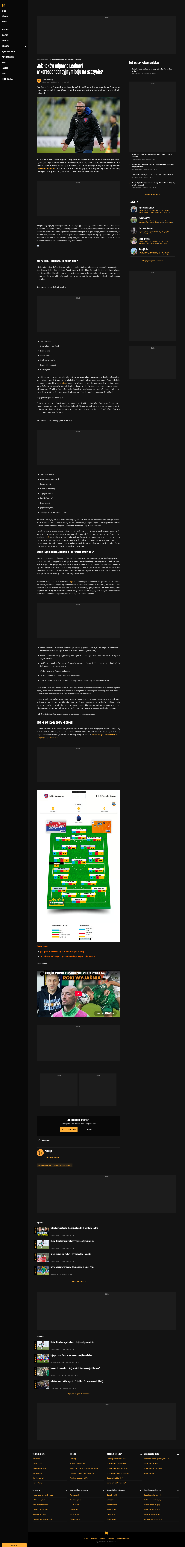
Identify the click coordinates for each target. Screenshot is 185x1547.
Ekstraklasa (168, 222)
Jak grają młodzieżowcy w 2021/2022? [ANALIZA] (62, 951)
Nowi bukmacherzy (39, 1514)
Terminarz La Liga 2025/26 (79, 1478)
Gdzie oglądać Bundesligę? (116, 1483)
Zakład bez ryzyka (39, 1500)
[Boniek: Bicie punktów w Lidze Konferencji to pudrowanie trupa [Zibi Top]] (152, 167)
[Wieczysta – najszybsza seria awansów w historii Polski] (152, 176)
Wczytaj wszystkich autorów (152, 261)
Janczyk (60, 1375)
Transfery (5, 35)
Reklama (111, 1538)
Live (161, 212)
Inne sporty (5, 46)
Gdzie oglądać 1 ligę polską (116, 1463)
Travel (3, 62)
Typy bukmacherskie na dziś (42, 1519)
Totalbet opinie (112, 1505)
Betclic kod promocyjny (152, 1514)
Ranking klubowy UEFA (78, 1463)
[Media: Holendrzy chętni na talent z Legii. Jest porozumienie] (78, 1244)
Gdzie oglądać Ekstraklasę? (116, 1459)
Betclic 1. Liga (35, 1270)
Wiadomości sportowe (39, 1454)
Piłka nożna (5, 40)
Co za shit (89, 1129)
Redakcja (94, 1538)
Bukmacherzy (36, 1490)
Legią (71, 581)
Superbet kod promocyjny (153, 1495)
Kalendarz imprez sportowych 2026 (156, 1459)
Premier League (143, 210)
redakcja (50, 80)
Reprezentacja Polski (40, 1468)
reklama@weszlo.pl (52, 1157)
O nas (86, 1538)
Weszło (46, 60)
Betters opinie (111, 1519)
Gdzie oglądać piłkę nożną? (114, 1454)
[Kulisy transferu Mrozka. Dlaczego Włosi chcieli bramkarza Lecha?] (78, 1231)
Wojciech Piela (136, 187)
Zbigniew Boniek (137, 169)
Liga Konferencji (38, 1478)
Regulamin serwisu (123, 1538)
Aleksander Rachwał (146, 228)
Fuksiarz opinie (75, 1519)
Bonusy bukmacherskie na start (43, 1495)
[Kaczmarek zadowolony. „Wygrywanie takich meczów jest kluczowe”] (78, 1371)
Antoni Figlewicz (144, 239)
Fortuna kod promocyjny (152, 1500)
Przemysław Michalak (146, 207)
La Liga (161, 210)
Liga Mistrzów (37, 1473)
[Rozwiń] (24, 40)
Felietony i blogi (143, 212)
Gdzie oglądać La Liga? (115, 1478)
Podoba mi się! (70, 1129)
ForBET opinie (111, 1509)
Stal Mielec (62, 383)
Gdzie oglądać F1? (150, 1473)
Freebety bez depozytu (41, 1505)
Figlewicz (53, 1375)
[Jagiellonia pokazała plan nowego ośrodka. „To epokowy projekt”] (152, 71)
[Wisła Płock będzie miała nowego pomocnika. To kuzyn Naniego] (152, 157)
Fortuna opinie (74, 1495)
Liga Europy (165, 254)
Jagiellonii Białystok (46, 168)
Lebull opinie (74, 1509)
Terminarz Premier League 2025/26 (82, 1473)
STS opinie (110, 1500)
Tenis (165, 212)
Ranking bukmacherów (40, 1509)
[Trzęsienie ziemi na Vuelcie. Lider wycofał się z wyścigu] (78, 1257)
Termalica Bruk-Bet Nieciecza (62, 1165)
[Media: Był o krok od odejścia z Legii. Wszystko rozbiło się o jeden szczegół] (152, 185)
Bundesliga (153, 210)
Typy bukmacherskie (8, 57)
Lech (48, 537)
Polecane (35, 1230)
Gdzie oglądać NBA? (151, 1463)
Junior (4, 73)
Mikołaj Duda (143, 249)
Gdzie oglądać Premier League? (118, 1473)
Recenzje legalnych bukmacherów (79, 1490)
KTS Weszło (5, 67)
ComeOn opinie (112, 1495)
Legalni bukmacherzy (8, 51)
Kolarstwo (35, 1257)
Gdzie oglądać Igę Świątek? (153, 1468)
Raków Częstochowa (44, 1165)
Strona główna (40, 60)
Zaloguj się (14, 1545)
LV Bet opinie (74, 1505)
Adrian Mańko (136, 74)
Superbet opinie (75, 1500)
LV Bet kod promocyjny (152, 1505)
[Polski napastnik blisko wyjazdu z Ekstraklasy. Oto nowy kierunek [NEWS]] (78, 1384)
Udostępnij (46, 1140)
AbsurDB (135, 177)
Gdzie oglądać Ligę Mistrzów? (117, 1468)
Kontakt (102, 1538)
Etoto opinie (111, 1514)
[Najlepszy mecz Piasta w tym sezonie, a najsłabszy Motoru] (78, 1358)
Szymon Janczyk (144, 218)
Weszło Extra (5, 29)
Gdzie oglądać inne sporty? (151, 1454)
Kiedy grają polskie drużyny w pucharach (84, 1468)
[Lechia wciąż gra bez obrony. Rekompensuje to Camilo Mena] (78, 1270)
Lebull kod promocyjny (152, 1509)
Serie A (167, 210)
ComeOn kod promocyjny (153, 1519)
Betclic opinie (74, 1514)
